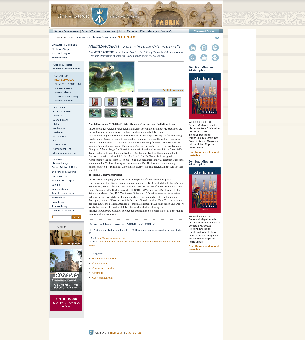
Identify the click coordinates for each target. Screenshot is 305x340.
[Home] (136, 14)
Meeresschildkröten (102, 277)
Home (71, 37)
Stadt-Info (166, 31)
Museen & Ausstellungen (104, 37)
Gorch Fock (59, 144)
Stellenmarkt (58, 197)
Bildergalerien (59, 176)
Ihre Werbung (59, 206)
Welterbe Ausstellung (66, 96)
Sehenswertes (71, 31)
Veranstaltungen (61, 53)
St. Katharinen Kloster (104, 258)
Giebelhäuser (60, 119)
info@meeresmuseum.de (111, 238)
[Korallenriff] (111, 101)
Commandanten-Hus (64, 152)
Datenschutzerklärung (64, 210)
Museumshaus (62, 92)
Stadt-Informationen (63, 193)
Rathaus (57, 115)
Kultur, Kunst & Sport (63, 180)
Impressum (116, 332)
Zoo (55, 140)
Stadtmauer (59, 136)
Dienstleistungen (149, 31)
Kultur (121, 31)
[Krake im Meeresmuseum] (174, 101)
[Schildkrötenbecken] (127, 112)
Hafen (56, 123)
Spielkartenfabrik (63, 100)
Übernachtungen (61, 163)
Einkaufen (132, 31)
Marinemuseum (63, 88)
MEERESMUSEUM (64, 80)
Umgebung (58, 202)
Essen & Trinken (91, 31)
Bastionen (58, 132)
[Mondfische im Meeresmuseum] (95, 112)
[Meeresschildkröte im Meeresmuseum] (111, 76)
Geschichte (58, 158)
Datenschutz (133, 332)
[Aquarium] (127, 101)
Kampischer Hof (62, 148)
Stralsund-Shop (60, 49)
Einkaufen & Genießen (64, 44)
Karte (57, 31)
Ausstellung (98, 272)
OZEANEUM (61, 75)
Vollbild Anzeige (173, 90)
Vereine (56, 184)
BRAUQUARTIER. (63, 111)
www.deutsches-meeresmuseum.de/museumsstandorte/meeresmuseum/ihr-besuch (135, 243)
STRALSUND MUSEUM (67, 84)
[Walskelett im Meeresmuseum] (95, 101)
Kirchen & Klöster (62, 64)
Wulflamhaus (60, 128)
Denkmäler (59, 107)
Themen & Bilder (204, 31)
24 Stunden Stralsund (64, 171)
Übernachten (109, 31)
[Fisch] (158, 101)
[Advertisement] (242, 82)
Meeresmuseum (100, 263)
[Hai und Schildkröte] (111, 112)
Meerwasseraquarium (103, 268)
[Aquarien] (143, 101)
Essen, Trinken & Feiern (65, 167)
